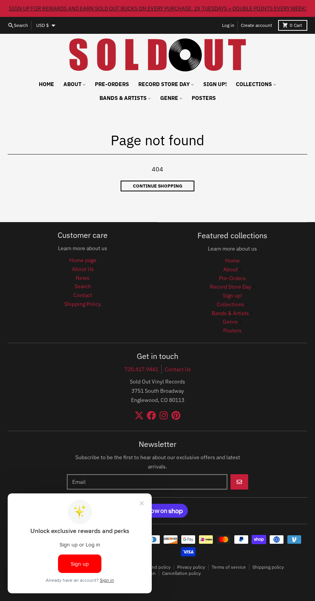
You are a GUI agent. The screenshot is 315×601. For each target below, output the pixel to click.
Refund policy (156, 567)
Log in (228, 25)
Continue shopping (157, 186)
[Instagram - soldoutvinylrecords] (163, 415)
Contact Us (178, 369)
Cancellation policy (181, 573)
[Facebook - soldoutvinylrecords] (151, 415)
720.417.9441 (141, 369)
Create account (256, 25)
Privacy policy (191, 567)
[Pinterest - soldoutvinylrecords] (176, 415)
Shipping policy (268, 567)
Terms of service (229, 567)
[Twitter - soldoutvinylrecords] (139, 415)
